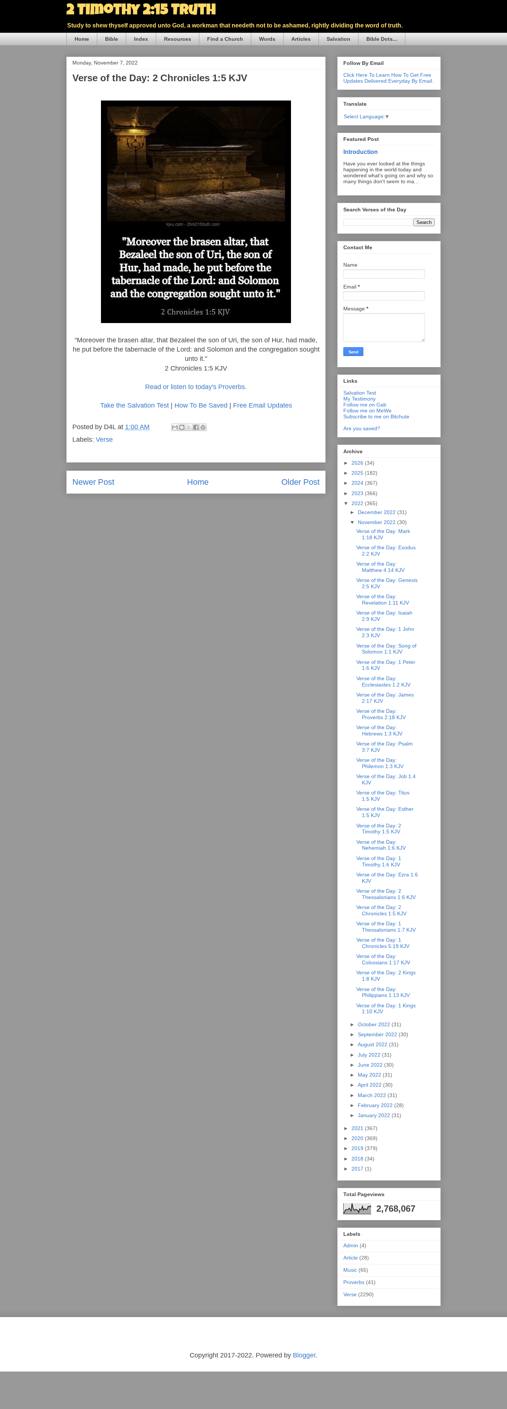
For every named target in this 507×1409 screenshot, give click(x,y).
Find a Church (225, 39)
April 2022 (370, 1085)
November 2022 (377, 522)
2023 (358, 493)
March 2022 (372, 1095)
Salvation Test (359, 393)
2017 (358, 1169)
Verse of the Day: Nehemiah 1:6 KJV (381, 845)
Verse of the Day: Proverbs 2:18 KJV (381, 714)
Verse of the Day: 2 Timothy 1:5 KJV (378, 829)
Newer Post (93, 482)
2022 (358, 503)
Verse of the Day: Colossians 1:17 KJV (383, 959)
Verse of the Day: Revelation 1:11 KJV (382, 599)
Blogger (304, 1355)
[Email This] (175, 427)
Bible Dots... (381, 39)
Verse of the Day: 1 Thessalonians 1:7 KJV (386, 927)
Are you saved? (361, 428)
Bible (111, 39)
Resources (177, 39)
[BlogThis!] (182, 427)
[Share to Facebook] (196, 427)
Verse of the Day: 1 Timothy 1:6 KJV (378, 861)
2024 (358, 483)
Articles (301, 39)
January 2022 (375, 1115)
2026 (358, 463)
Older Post (300, 482)
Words (267, 39)
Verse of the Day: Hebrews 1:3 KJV (379, 730)
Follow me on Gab (364, 405)
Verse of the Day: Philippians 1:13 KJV (383, 992)
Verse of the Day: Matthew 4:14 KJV (380, 567)
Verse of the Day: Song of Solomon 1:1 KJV (386, 649)
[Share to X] (189, 427)
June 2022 (371, 1065)
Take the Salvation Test (134, 405)
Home (82, 39)
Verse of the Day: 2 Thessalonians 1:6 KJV (386, 894)
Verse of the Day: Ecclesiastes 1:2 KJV (383, 681)
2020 (358, 1138)
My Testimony (359, 399)
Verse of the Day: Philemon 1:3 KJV (379, 763)
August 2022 (373, 1044)
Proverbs (353, 1282)
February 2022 (376, 1105)
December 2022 (377, 512)
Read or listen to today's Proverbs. (196, 387)
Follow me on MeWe (367, 411)
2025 (358, 473)
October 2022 (375, 1024)
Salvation (338, 39)
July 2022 (370, 1055)
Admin (350, 1245)
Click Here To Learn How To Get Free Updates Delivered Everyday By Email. (388, 78)
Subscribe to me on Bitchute (376, 416)
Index (141, 39)
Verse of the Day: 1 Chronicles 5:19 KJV (382, 943)
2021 (358, 1128)
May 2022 (370, 1075)
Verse (104, 439)
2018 (358, 1159)
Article (350, 1258)
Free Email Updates (262, 405)
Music (350, 1270)
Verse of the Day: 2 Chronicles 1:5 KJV (381, 910)
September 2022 (378, 1034)
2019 (358, 1148)
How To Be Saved (201, 405)
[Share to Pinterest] (203, 427)
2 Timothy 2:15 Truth (141, 11)
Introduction (360, 151)
